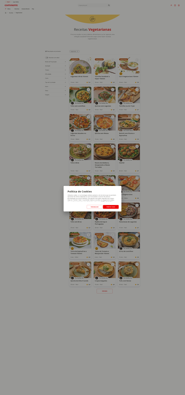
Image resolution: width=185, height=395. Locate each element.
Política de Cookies (107, 201)
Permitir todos (110, 207)
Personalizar (94, 207)
